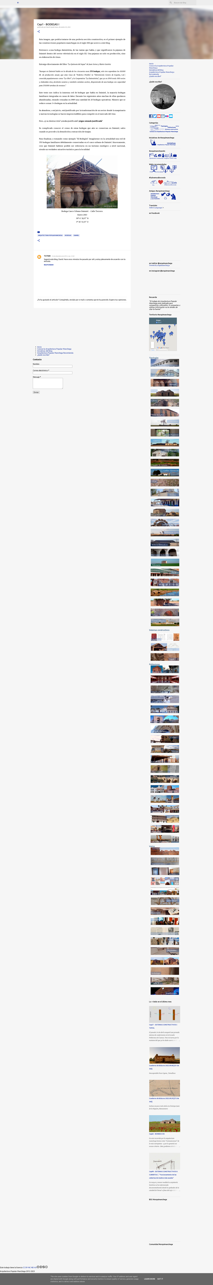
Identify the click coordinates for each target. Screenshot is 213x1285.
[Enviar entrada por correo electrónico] (38, 233)
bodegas (68, 235)
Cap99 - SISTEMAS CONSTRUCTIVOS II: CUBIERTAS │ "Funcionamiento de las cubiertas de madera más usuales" (163, 1175)
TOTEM (47, 256)
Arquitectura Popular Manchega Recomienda (55, 353)
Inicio (39, 347)
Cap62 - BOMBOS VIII (157, 1134)
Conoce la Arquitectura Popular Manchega (54, 349)
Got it (160, 1279)
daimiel (76, 235)
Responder (48, 265)
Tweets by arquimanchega (159, 265)
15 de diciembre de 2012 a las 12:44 (62, 256)
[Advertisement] (82, 326)
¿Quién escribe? (43, 355)
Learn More (149, 1279)
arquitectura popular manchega (50, 235)
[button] (38, 31)
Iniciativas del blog (44, 351)
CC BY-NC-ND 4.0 (29, 1267)
